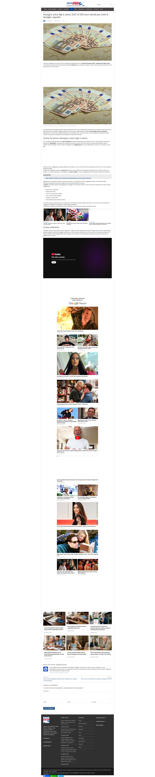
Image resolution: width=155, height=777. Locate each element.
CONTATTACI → (47, 745)
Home (44, 12)
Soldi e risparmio (83, 723)
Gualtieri (101, 230)
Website (66, 672)
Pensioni (81, 726)
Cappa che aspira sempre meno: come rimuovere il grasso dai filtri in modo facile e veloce (68, 749)
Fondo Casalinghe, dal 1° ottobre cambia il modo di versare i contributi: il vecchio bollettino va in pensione (68, 740)
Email (69, 702)
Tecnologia (81, 738)
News (80, 747)
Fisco (48, 12)
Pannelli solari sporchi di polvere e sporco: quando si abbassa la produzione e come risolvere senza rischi (68, 759)
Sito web (94, 702)
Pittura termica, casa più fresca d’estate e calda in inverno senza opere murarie (68, 730)
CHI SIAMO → (46, 738)
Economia (81, 729)
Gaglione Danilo (49, 20)
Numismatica (82, 741)
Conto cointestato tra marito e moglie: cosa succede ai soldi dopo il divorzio (68, 722)
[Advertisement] (77, 77)
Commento (46, 691)
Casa (80, 735)
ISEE (106, 143)
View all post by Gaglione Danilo (57, 672)
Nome (45, 702)
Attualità (81, 744)
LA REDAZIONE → (47, 742)
